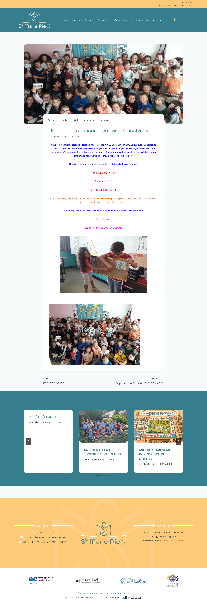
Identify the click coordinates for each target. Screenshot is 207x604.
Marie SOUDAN (59, 136)
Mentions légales (87, 593)
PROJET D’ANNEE (53, 381)
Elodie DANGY (39, 422)
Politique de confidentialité (114, 593)
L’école (101, 20)
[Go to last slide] (28, 441)
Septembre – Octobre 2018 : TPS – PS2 (140, 381)
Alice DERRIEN (150, 464)
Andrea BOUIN (95, 459)
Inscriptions (143, 20)
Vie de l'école (55, 125)
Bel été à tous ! (42, 417)
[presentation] (103, 426)
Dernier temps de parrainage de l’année (154, 454)
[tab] (97, 475)
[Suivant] (178, 441)
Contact (163, 20)
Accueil (64, 20)
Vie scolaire (121, 20)
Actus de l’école (82, 20)
